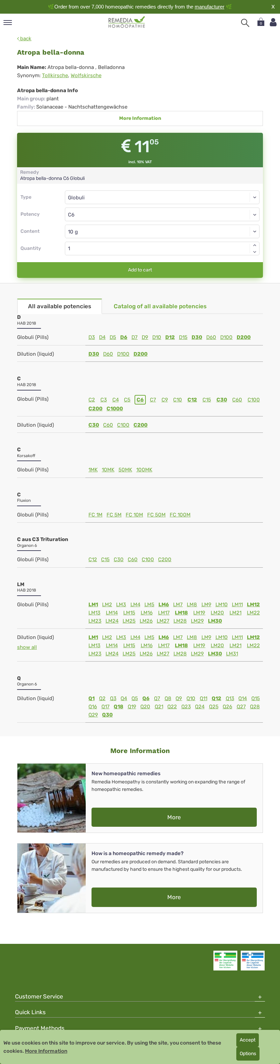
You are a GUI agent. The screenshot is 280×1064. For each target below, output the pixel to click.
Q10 (190, 698)
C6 (140, 400)
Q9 (179, 698)
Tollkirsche (55, 75)
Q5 (134, 698)
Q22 (172, 707)
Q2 (102, 698)
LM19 (199, 613)
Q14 (242, 698)
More (174, 817)
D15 (183, 337)
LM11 (237, 604)
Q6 (146, 698)
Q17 (105, 707)
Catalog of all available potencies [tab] (160, 306)
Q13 (230, 698)
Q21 (159, 707)
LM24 (112, 621)
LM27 (163, 621)
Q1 (91, 698)
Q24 (200, 707)
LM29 (197, 621)
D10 (156, 337)
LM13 (94, 613)
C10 (177, 400)
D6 (123, 337)
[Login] (273, 22)
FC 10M (134, 515)
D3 (91, 337)
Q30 (107, 715)
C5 (127, 400)
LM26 (146, 621)
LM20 (217, 613)
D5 (113, 337)
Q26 (227, 707)
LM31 (232, 654)
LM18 (181, 613)
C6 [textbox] (71, 215)
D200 (244, 337)
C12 (192, 400)
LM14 (112, 613)
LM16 (147, 613)
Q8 (168, 698)
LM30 (215, 621)
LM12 (253, 604)
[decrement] (255, 252)
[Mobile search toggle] (245, 22)
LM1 (93, 604)
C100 (254, 400)
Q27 (241, 707)
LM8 (192, 604)
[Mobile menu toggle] (7, 23)
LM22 (253, 613)
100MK (144, 470)
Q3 (113, 698)
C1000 (115, 409)
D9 (145, 337)
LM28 (180, 621)
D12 (170, 337)
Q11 (203, 698)
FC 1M (95, 515)
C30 (221, 400)
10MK (108, 470)
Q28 (255, 707)
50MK (125, 470)
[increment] (255, 245)
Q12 (216, 698)
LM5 (149, 604)
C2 (91, 400)
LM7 (178, 604)
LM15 (129, 613)
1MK (93, 470)
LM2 (107, 604)
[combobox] (162, 214)
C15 (206, 400)
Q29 (93, 715)
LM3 (121, 604)
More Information (140, 118)
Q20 (145, 707)
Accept (247, 1040)
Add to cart (140, 270)
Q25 (214, 707)
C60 (237, 400)
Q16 (92, 707)
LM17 (164, 613)
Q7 (157, 698)
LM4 (135, 604)
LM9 (206, 604)
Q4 (124, 698)
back (25, 39)
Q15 (255, 698)
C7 (153, 400)
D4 (102, 337)
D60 (211, 337)
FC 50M (156, 515)
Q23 (186, 707)
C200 (95, 409)
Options (248, 1053)
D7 (134, 337)
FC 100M (180, 515)
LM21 (235, 613)
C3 (103, 400)
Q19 (132, 707)
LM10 (221, 604)
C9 (165, 400)
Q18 (118, 707)
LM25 (129, 621)
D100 (226, 337)
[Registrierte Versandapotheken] (225, 960)
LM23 (94, 621)
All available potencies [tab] (59, 306)
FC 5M (114, 515)
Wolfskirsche (86, 75)
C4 (115, 400)
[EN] (126, 22)
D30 (197, 337)
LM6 (163, 604)
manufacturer (209, 7)
